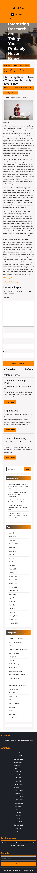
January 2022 (13, 619)
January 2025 (13, 576)
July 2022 (11, 598)
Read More (11, 402)
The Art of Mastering (15, 438)
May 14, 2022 (9, 441)
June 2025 (12, 558)
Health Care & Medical (15, 671)
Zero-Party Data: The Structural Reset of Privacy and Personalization (17, 494)
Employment (12, 657)
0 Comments (24, 386)
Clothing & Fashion (14, 653)
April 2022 (12, 608)
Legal (10, 682)
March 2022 (12, 612)
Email (5, 341)
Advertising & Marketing (21, 65)
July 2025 (11, 554)
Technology (12, 707)
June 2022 (12, 601)
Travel (10, 710)
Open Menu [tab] (19, 15)
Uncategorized (13, 714)
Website (5, 352)
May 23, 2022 (8, 87)
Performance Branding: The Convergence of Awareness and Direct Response (17, 515)
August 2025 (12, 551)
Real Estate (12, 692)
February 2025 (13, 572)
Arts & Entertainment (15, 642)
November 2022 (13, 583)
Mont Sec (19, 8)
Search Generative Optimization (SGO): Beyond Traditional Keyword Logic (18, 486)
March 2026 (12, 536)
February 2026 (13, 540)
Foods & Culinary (14, 664)
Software (11, 700)
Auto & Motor (12, 646)
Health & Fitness (13, 667)
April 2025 (12, 565)
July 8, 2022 (9, 386)
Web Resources (13, 718)
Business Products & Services (18, 649)
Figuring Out (11, 410)
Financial (11, 660)
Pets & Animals (13, 689)
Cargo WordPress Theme (12, 870)
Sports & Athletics (14, 703)
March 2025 (12, 569)
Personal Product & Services (17, 685)
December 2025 (13, 544)
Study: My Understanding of (11, 282)
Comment (6, 297)
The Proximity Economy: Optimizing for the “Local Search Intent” (17, 507)
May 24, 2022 (9, 414)
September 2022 (13, 590)
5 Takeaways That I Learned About (13, 278)
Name (5, 330)
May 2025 (12, 562)
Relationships (13, 696)
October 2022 (13, 587)
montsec (16, 87)
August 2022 (12, 594)
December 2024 (13, 580)
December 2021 (13, 623)
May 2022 (12, 605)
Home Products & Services (17, 674)
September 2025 (13, 547)
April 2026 (12, 533)
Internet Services (14, 678)
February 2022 (13, 616)
